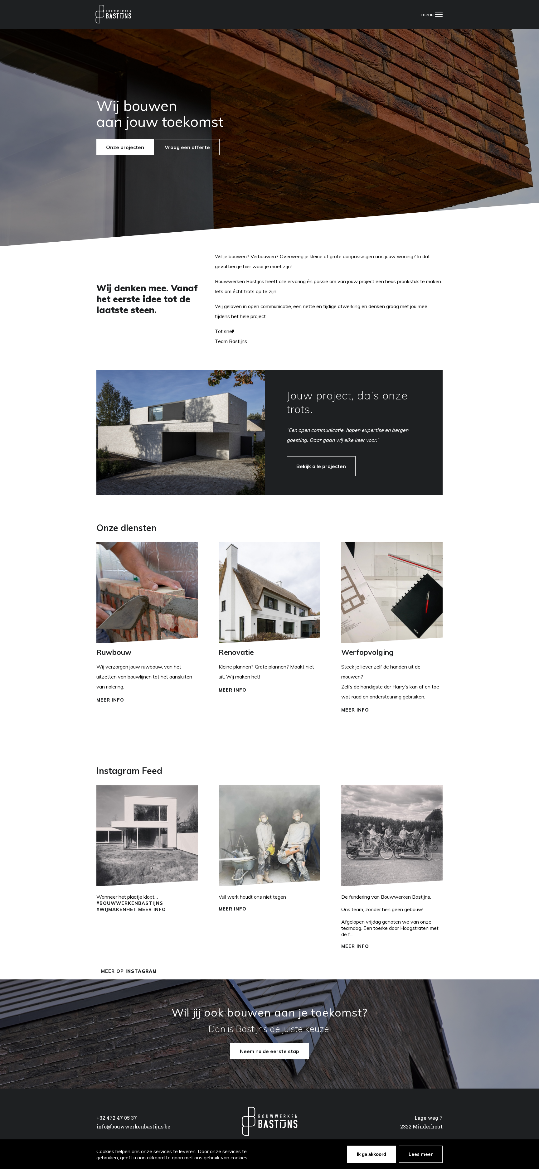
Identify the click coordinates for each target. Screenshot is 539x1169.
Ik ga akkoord (371, 1154)
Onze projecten (125, 147)
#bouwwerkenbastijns (129, 903)
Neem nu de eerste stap (269, 1051)
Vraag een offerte (187, 147)
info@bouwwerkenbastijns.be (133, 1126)
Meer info (110, 700)
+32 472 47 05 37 (116, 1117)
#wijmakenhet (116, 909)
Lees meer (421, 1154)
